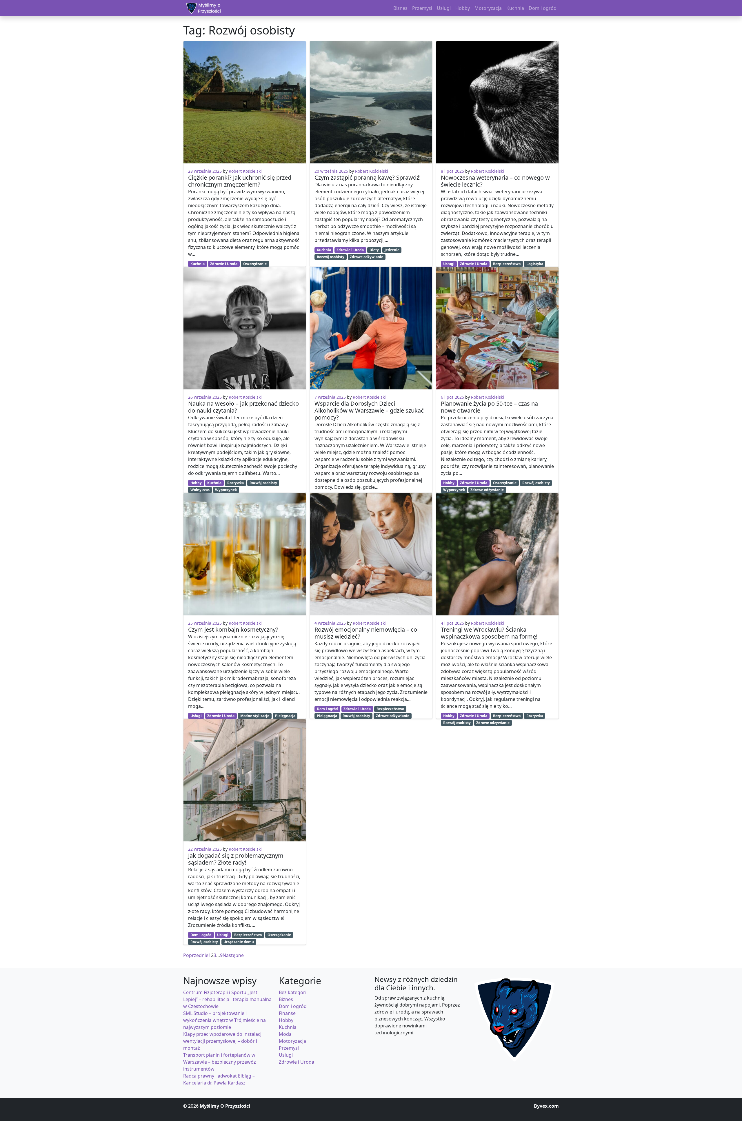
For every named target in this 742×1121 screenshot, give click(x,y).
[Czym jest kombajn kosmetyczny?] (244, 554)
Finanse (287, 1013)
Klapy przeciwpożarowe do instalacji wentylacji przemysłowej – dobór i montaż (223, 1041)
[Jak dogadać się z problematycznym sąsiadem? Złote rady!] (244, 780)
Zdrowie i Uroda (223, 263)
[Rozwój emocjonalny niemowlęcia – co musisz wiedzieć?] (371, 554)
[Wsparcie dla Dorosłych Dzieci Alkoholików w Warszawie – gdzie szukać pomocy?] (371, 328)
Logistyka (534, 263)
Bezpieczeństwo (248, 934)
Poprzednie (195, 955)
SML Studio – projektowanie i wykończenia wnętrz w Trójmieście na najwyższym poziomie (224, 1020)
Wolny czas (200, 489)
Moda (285, 1034)
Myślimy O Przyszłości (225, 1106)
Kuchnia (197, 263)
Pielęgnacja (285, 715)
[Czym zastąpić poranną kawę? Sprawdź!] (371, 102)
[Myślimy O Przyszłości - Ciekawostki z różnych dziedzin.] (203, 8)
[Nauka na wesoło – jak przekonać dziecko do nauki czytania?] (244, 328)
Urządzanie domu (238, 941)
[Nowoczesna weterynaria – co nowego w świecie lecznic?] (497, 102)
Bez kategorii (293, 992)
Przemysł (289, 1048)
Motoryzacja (292, 1041)
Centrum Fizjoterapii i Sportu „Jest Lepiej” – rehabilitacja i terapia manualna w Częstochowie (227, 999)
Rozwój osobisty (263, 482)
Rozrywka (235, 482)
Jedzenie (392, 249)
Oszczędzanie (255, 263)
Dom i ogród (201, 934)
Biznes (286, 999)
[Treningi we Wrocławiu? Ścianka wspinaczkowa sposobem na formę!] (497, 554)
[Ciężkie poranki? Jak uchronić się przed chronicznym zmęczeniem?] (244, 102)
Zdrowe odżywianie (366, 256)
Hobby (196, 482)
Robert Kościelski (245, 171)
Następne (233, 955)
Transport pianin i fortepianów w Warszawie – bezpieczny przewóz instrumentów (219, 1062)
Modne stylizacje (254, 715)
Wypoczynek (226, 489)
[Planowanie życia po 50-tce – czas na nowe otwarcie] (497, 328)
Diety (374, 249)
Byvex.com (546, 1106)
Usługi (196, 715)
